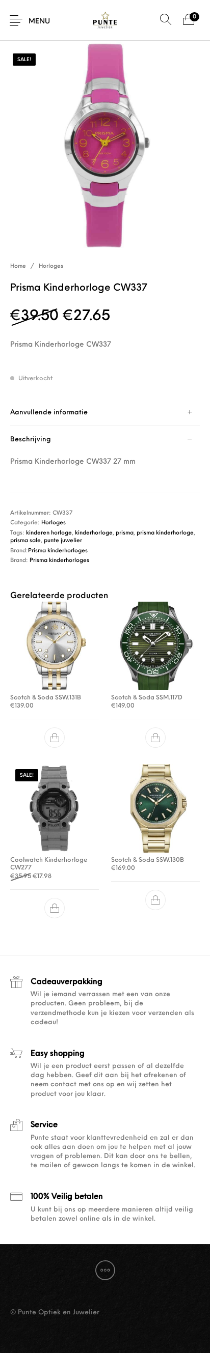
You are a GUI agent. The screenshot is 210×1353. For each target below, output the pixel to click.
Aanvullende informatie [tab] (49, 412)
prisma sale (25, 541)
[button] (54, 737)
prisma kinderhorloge (165, 533)
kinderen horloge (49, 533)
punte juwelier (63, 541)
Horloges (51, 266)
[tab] (105, 412)
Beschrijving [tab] (30, 439)
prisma (125, 533)
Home (18, 266)
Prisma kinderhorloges (58, 551)
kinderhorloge (94, 533)
